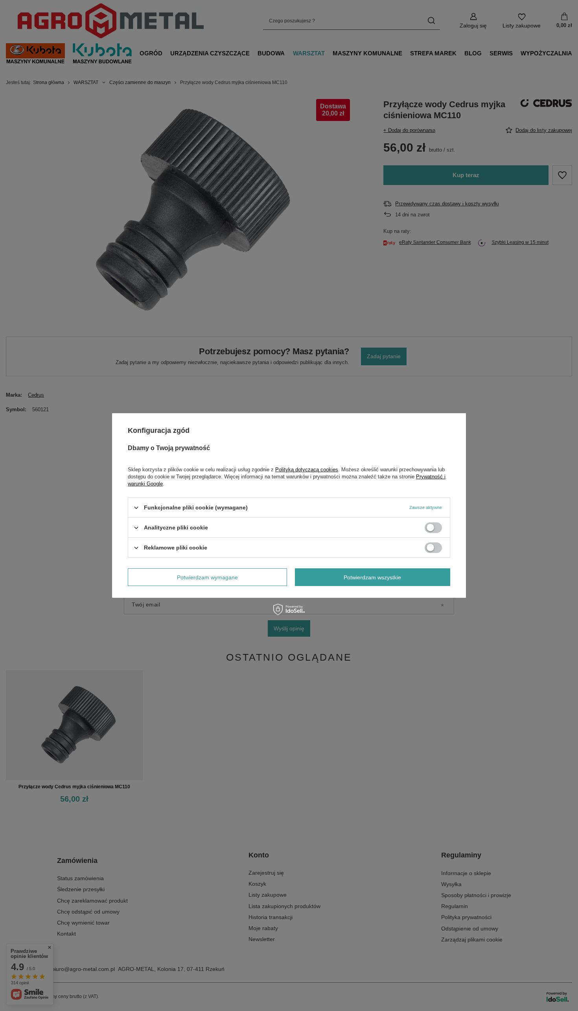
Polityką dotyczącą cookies (306, 470)
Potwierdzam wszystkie (372, 577)
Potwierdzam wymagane (207, 577)
